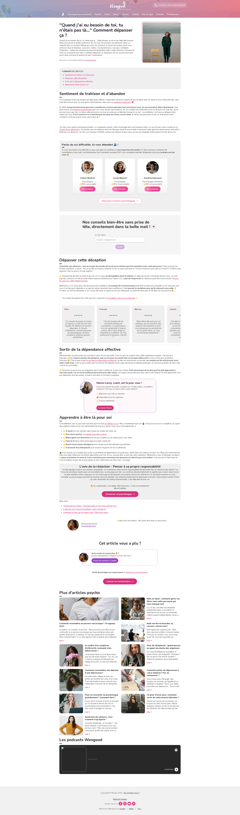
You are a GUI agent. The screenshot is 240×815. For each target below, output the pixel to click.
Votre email (100, 235)
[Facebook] (120, 804)
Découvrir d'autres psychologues (118, 201)
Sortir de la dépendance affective (79, 81)
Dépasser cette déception (76, 78)
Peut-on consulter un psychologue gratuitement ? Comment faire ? (101, 696)
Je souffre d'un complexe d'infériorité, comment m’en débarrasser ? (98, 648)
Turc (139, 809)
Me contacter (87, 189)
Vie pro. (125, 14)
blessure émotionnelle (83, 109)
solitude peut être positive (96, 434)
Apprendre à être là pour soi (76, 85)
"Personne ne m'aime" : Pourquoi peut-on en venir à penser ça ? (90, 506)
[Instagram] (125, 804)
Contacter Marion (105, 408)
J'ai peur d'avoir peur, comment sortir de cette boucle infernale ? (163, 696)
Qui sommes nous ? (132, 793)
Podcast (160, 14)
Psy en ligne (147, 14)
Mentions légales (120, 799)
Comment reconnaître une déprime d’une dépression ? (101, 671)
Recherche (174, 14)
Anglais (122, 809)
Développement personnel (79, 14)
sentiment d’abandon (122, 102)
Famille (135, 14)
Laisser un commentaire (118, 581)
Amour (116, 14)
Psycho (98, 14)
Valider (120, 247)
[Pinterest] (134, 804)
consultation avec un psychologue (121, 298)
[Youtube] (129, 804)
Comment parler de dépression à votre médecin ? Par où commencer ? (163, 673)
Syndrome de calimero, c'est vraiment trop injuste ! (98, 718)
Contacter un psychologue (119, 494)
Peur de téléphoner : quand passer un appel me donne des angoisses (163, 647)
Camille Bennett (90, 60)
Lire (61, 641)
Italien (131, 809)
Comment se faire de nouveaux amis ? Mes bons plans (85, 512)
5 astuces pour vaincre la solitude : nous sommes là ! (84, 509)
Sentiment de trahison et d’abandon (79, 75)
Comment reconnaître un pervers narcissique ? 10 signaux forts (87, 625)
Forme (107, 14)
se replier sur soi (111, 423)
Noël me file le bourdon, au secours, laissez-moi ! (160, 625)
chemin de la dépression (69, 129)
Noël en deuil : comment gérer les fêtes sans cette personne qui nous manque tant (163, 601)
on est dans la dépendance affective (101, 360)
